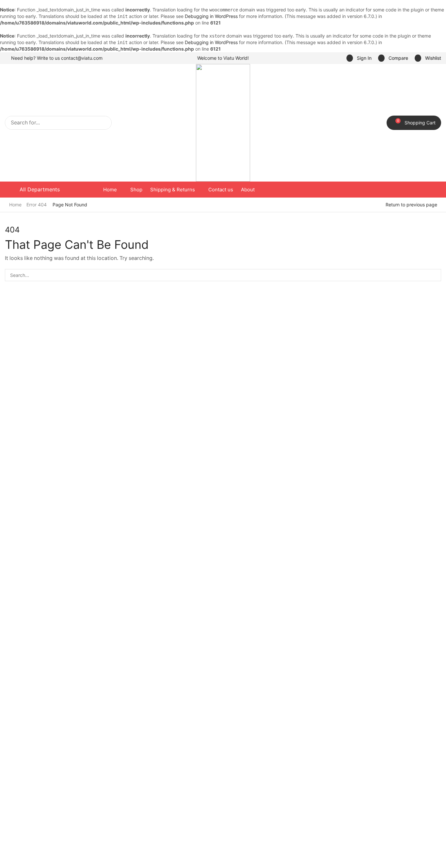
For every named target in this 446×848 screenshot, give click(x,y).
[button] (359, 58)
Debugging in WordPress (211, 16)
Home (15, 204)
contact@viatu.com (82, 58)
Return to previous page (411, 204)
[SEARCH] (435, 275)
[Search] (104, 122)
